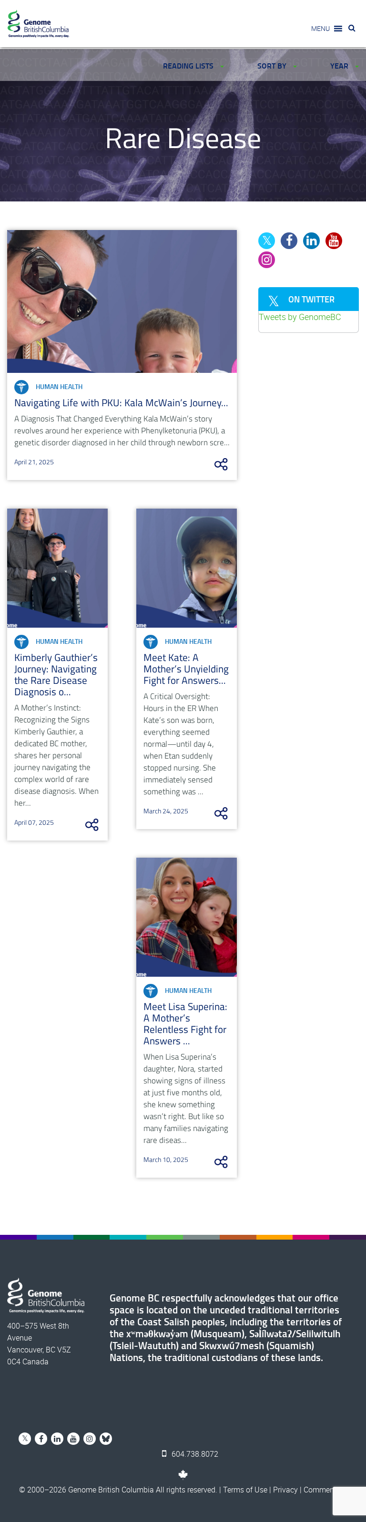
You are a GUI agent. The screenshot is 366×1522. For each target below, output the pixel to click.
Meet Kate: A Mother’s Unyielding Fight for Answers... (186, 669)
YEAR (340, 65)
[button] (320, 28)
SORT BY (272, 65)
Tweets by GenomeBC (300, 316)
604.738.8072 (194, 1454)
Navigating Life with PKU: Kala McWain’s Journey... (121, 402)
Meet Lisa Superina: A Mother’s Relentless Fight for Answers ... (185, 1023)
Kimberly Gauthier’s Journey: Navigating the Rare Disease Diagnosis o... (56, 674)
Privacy (285, 1489)
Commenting (325, 1489)
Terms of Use (245, 1489)
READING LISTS (189, 65)
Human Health (59, 386)
